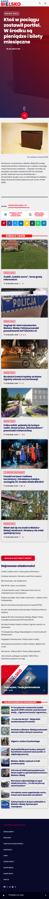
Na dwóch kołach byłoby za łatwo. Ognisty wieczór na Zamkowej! (23, 378)
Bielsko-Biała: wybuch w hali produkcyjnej (25, 762)
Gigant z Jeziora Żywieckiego (25, 741)
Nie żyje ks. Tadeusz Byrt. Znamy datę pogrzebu (21, 651)
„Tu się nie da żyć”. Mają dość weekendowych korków (25, 720)
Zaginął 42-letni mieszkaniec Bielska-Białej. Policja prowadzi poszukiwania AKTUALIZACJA (21, 328)
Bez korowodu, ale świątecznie (13, 581)
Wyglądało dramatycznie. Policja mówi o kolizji (20, 639)
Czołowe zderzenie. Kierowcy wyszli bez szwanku (21, 576)
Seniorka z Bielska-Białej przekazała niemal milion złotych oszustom (29, 730)
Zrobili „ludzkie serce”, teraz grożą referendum (23, 278)
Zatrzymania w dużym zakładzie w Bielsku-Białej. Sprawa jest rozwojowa (28, 804)
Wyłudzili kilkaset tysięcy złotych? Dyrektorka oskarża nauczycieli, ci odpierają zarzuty (28, 752)
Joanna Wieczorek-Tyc (17, 205)
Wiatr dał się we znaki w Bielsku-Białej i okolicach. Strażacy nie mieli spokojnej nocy (24, 530)
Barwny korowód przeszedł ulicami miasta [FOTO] (21, 605)
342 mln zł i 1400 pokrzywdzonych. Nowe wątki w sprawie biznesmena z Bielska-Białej (29, 773)
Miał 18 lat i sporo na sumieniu (13, 586)
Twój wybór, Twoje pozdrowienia (22, 687)
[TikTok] (10, 887)
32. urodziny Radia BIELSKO (14, 472)
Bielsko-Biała (11, 13)
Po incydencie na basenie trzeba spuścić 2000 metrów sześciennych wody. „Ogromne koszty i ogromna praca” (28, 711)
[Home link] (11, 3)
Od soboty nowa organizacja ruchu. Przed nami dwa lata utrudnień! (28, 793)
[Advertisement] (24, 78)
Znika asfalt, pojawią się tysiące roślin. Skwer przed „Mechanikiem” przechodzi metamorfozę (23, 428)
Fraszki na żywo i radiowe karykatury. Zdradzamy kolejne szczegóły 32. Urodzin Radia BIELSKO (24, 479)
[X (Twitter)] (7, 887)
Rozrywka (8, 683)
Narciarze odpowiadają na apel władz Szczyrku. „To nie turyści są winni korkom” (27, 783)
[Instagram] (13, 887)
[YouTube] (4, 887)
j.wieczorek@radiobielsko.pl (18, 208)
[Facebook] (15, 887)
